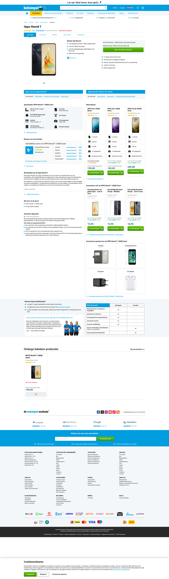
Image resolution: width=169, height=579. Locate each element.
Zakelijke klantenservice (125, 481)
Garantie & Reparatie (30, 501)
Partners (61, 534)
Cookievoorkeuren (95, 534)
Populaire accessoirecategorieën (125, 96)
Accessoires (110, 96)
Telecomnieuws (92, 481)
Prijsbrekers (36, 13)
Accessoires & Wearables (106, 13)
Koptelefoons (59, 486)
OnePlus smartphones (93, 458)
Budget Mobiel (60, 458)
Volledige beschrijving (32, 194)
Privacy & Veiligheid (61, 499)
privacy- (115, 569)
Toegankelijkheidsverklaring (63, 501)
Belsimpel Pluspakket (63, 307)
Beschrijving (65, 96)
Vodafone (58, 472)
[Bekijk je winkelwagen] (142, 7)
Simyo (57, 470)
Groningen (90, 498)
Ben (57, 456)
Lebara (58, 465)
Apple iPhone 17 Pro (30, 456)
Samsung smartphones (94, 456)
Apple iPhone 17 (29, 454)
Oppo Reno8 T (44, 22)
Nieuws (55, 534)
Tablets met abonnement (31, 488)
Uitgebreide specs (31, 132)
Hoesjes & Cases (60, 479)
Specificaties (39, 96)
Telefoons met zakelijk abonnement (128, 483)
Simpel (58, 468)
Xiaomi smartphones (93, 460)
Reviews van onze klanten (52, 96)
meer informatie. (104, 531)
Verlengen (90, 13)
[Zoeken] (105, 7)
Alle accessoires (60, 492)
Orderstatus (28, 499)
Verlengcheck (91, 479)
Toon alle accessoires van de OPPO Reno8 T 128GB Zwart (106, 234)
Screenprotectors (60, 481)
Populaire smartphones (33, 452)
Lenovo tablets (28, 486)
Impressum (86, 534)
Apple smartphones (93, 454)
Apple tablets (28, 479)
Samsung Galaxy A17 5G (31, 463)
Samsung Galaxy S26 (30, 460)
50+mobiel (59, 454)
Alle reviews (29, 166)
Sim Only (80, 13)
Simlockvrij (73, 58)
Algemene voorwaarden (108, 534)
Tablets (121, 13)
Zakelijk (122, 477)
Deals (121, 495)
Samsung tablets (29, 481)
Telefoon (31, 22)
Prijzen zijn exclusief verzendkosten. (104, 529)
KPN (57, 463)
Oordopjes (59, 485)
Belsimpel (59, 495)
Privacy (79, 534)
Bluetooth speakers (61, 490)
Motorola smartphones (94, 461)
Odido (57, 467)
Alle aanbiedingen (124, 498)
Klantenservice (133, 13)
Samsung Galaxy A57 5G (31, 461)
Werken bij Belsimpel (70, 534)
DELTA (57, 460)
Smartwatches (60, 488)
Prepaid (90, 483)
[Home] (27, 13)
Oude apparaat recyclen (94, 485)
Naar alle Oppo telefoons (96, 179)
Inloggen (122, 8)
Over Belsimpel (60, 498)
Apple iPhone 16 (29, 458)
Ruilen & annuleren (29, 503)
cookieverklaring (125, 569)
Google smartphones (93, 463)
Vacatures (59, 505)
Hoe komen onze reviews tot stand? (36, 161)
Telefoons (69, 13)
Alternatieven (101, 96)
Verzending (28, 498)
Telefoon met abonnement (53, 13)
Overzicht (52, 22)
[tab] (43, 83)
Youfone (58, 474)
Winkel (90, 495)
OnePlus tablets (29, 485)
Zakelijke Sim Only (124, 485)
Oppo (37, 22)
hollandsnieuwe (60, 461)
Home (25, 22)
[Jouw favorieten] (137, 7)
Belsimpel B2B (123, 479)
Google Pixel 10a (29, 465)
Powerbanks (59, 483)
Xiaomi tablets (28, 483)
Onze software (60, 503)
